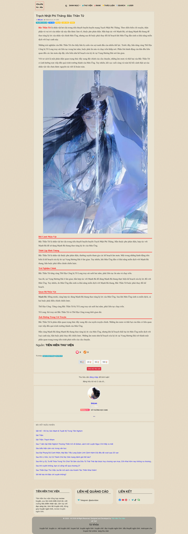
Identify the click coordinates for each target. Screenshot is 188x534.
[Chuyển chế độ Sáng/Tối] (66, 5)
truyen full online (90, 531)
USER (131, 5)
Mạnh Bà (43, 297)
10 (81, 362)
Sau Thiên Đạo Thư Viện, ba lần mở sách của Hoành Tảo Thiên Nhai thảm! (66, 470)
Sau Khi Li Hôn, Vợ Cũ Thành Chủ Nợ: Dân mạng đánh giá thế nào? (63, 457)
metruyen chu (146, 528)
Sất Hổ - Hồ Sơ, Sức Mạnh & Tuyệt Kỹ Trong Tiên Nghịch (59, 431)
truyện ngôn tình (46, 509)
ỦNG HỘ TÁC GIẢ (94, 369)
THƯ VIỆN (88, 5)
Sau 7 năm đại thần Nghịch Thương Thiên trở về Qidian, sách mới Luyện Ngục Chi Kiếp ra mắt (74, 444)
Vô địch (72, 22)
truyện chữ (99, 528)
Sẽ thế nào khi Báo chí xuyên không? (51, 474)
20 (88, 362)
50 (96, 362)
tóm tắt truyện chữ (55, 506)
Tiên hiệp (51, 22)
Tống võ (58, 22)
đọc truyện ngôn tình (113, 528)
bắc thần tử (59, 356)
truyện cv (53, 528)
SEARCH (121, 5)
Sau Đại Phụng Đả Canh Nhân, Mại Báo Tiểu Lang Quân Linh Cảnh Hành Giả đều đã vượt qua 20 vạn (77, 453)
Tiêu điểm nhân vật (41, 22)
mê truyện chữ (64, 528)
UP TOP (94, 521)
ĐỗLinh (40, 20)
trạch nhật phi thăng (48, 356)
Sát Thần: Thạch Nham (45, 440)
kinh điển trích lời (56, 501)
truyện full (44, 528)
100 (104, 362)
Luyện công (65, 22)
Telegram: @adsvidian (89, 500)
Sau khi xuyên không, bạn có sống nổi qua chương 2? (58, 466)
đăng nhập (94, 377)
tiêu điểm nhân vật (49, 504)
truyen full (75, 528)
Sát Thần (39, 435)
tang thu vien (103, 531)
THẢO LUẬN (109, 5)
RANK (98, 5)
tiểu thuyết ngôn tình (131, 528)
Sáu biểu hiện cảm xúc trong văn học (51, 448)
